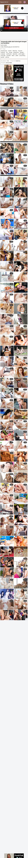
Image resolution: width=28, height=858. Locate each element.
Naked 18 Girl (4, 2)
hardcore (3, 52)
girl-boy (7, 57)
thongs (10, 52)
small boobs (9, 53)
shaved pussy (4, 50)
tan (7, 52)
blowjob (22, 52)
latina (13, 55)
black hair (15, 50)
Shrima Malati (9, 62)
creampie (3, 53)
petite (17, 55)
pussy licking (22, 55)
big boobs (15, 53)
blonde (9, 50)
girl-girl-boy (16, 52)
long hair (20, 50)
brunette (9, 55)
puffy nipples (21, 53)
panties (2, 57)
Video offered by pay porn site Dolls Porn (10, 46)
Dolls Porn (18, 60)
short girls (3, 55)
